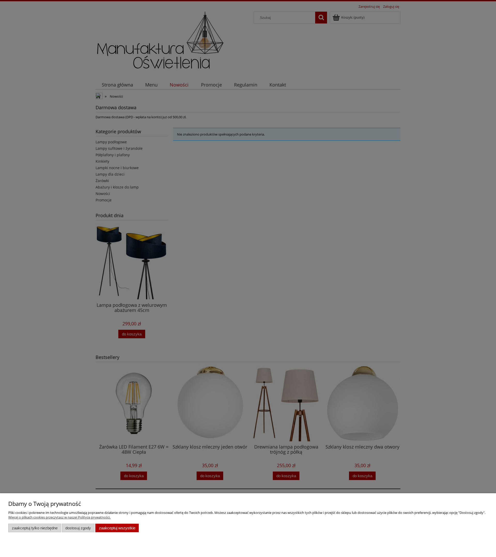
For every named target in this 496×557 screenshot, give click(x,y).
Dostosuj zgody (78, 528)
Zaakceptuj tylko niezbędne (35, 528)
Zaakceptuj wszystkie (117, 528)
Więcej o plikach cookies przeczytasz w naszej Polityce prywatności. (59, 517)
